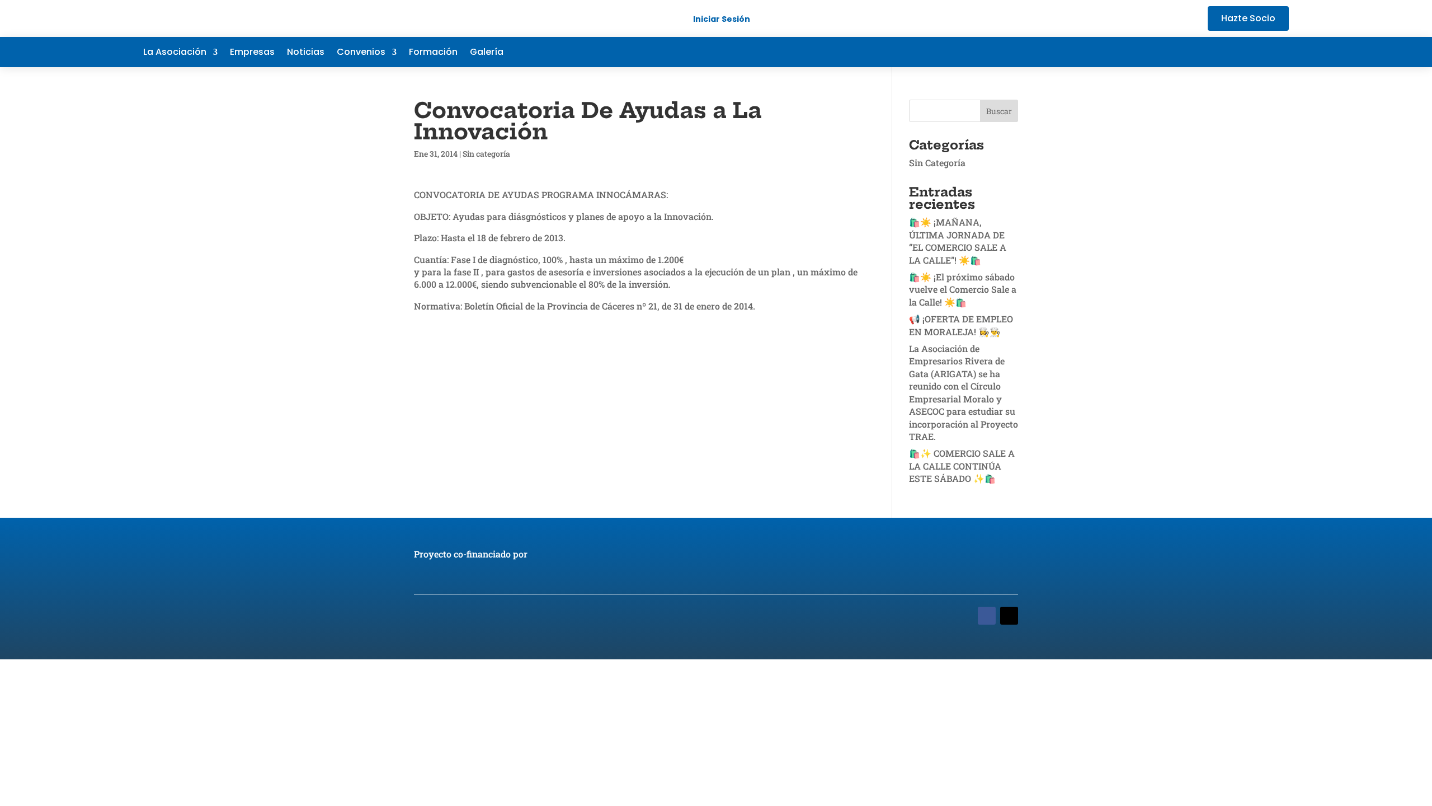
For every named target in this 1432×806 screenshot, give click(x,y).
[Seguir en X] (1235, 52)
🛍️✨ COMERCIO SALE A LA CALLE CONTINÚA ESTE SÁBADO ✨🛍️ (962, 465)
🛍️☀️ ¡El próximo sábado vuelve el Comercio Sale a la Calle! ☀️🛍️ (962, 289)
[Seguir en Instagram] (1280, 52)
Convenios (361, 53)
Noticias (305, 53)
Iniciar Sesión (721, 19)
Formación (433, 53)
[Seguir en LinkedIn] (1257, 52)
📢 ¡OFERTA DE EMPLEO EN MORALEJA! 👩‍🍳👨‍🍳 (961, 325)
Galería (486, 53)
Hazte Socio (1248, 18)
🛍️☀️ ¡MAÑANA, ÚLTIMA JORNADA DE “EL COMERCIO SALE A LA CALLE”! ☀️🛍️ (957, 240)
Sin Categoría (937, 162)
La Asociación (174, 53)
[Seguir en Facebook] (1213, 52)
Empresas (252, 53)
